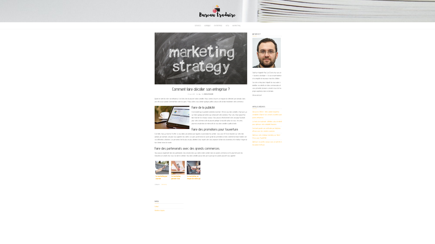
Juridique (207, 26)
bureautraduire (208, 94)
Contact (157, 206)
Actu (227, 26)
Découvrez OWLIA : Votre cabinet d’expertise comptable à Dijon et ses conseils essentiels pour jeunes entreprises (267, 115)
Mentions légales (160, 210)
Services (198, 26)
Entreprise (218, 26)
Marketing (236, 26)
